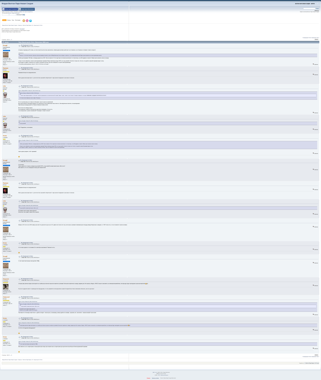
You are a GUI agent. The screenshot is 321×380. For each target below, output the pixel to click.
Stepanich (6, 279)
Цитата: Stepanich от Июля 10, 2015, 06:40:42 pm (29, 322)
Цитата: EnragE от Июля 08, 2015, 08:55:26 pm (28, 205)
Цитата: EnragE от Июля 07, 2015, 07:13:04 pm (28, 120)
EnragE (5, 45)
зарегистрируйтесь (29, 11)
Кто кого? (22, 28)
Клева (5, 135)
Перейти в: (301, 363)
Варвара (5, 68)
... (10, 39)
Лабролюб (6, 297)
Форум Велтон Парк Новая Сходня (17, 4)
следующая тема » (315, 37)
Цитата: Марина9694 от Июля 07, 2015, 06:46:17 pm (29, 90)
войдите (21, 11)
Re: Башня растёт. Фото (27, 45)
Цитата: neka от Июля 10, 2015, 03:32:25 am (28, 301)
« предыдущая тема (306, 37)
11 (11, 39)
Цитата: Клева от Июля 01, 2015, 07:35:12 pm (29, 93)
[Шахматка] (27, 20)
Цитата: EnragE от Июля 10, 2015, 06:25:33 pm (28, 341)
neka (4, 86)
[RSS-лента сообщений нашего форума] (23, 20)
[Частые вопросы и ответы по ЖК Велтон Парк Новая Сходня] (30, 20)
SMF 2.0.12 (155, 372)
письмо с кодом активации (13, 13)
